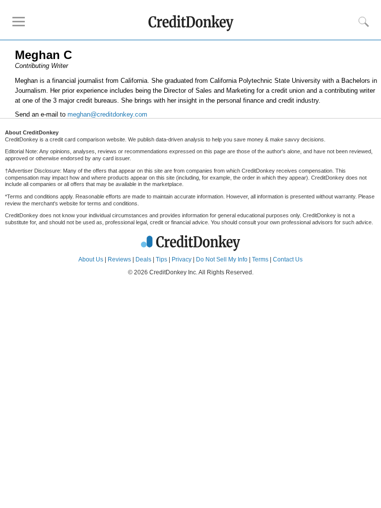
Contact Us (288, 259)
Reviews (119, 259)
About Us (90, 259)
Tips (161, 259)
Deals (143, 259)
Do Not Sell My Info (222, 259)
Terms (260, 259)
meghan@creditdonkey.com (107, 114)
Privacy (181, 259)
